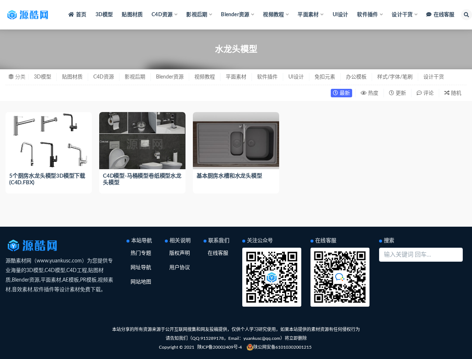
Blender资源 (170, 77)
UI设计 (340, 14)
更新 (400, 93)
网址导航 (141, 267)
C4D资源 (103, 77)
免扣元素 (325, 77)
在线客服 (444, 14)
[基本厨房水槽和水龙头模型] (236, 144)
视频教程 (204, 77)
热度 (372, 93)
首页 (81, 14)
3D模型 (104, 14)
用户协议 (179, 267)
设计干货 (433, 77)
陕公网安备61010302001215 (282, 347)
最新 (344, 93)
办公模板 (356, 77)
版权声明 (179, 253)
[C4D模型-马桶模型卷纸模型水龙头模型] (142, 141)
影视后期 (135, 77)
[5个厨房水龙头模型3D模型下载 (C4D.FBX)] (49, 141)
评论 (428, 93)
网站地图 (141, 282)
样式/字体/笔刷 (395, 77)
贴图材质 (132, 14)
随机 (455, 93)
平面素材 (236, 77)
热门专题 (141, 253)
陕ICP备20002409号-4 (219, 347)
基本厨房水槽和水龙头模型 (229, 176)
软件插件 (267, 77)
